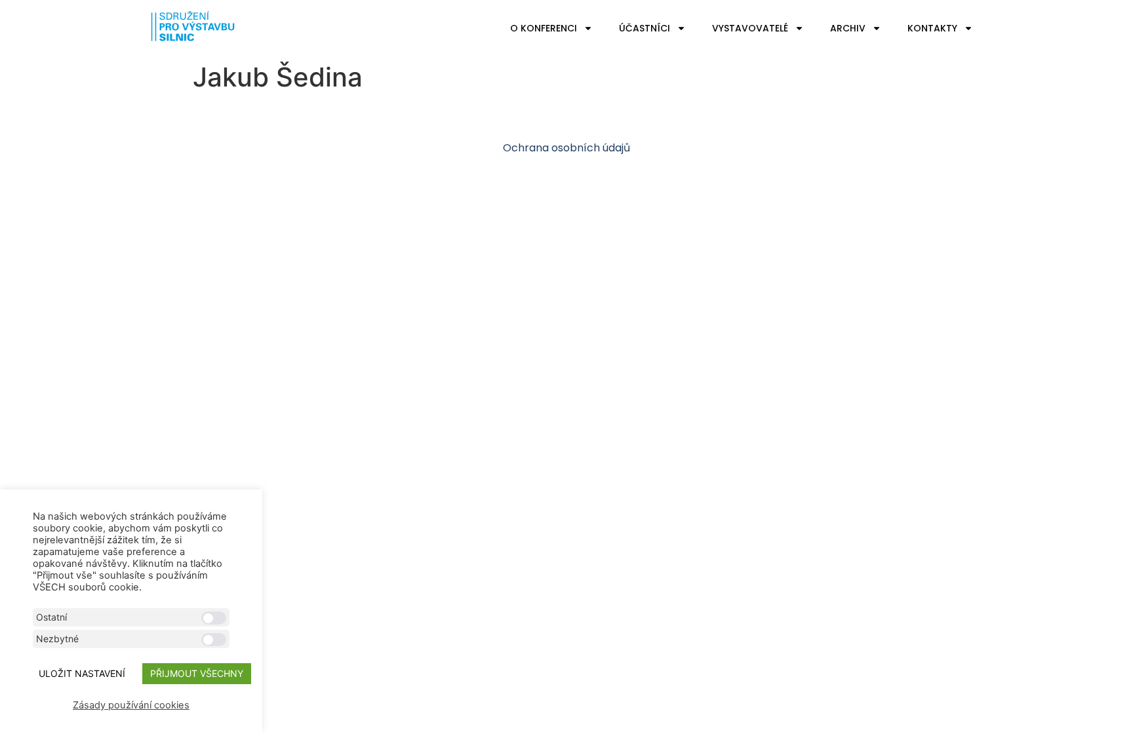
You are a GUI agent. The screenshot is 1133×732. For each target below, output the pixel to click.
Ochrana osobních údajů (566, 147)
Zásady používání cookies (131, 705)
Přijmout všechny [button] (196, 673)
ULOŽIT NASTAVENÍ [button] (82, 673)
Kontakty (932, 28)
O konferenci (543, 28)
